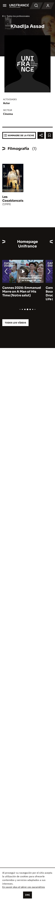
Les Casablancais (12, 199)
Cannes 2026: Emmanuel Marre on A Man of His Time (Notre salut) (21, 291)
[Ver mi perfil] (48, 5)
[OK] (27, 894)
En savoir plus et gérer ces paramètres (23, 886)
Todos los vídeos (15, 322)
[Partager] (40, 135)
